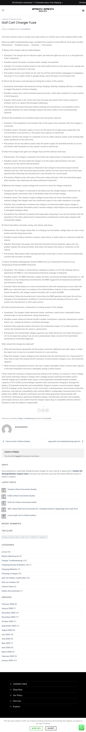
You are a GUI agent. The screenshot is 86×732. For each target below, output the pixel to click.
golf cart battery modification (14, 578)
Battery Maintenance (10, 556)
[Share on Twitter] (43, 410)
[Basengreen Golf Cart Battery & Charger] (43, 10)
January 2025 (7, 660)
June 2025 (6, 639)
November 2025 (8, 617)
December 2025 (8, 613)
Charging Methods (9, 569)
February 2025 (8, 656)
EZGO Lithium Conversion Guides (21, 496)
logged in (19, 456)
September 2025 (9, 626)
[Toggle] (11, 684)
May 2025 (6, 643)
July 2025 (6, 634)
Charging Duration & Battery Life (15, 565)
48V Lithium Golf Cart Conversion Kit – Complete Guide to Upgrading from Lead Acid (43, 509)
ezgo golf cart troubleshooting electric (64, 441)
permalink (47, 418)
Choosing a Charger (10, 574)
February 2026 (8, 604)
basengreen (25, 29)
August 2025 (7, 630)
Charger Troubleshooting (11, 19)
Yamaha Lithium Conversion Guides (22, 489)
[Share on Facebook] (39, 410)
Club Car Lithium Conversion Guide (22, 502)
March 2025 (7, 652)
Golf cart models (9, 582)
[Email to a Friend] (47, 410)
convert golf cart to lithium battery (22, 515)
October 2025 (7, 621)
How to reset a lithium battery (17, 441)
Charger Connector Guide (10, 537)
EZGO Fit (34, 537)
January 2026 (7, 608)
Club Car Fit (25, 537)
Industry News (8, 586)
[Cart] (83, 10)
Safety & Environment (11, 591)
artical (4, 552)
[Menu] (3, 10)
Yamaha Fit (43, 537)
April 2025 (6, 647)
